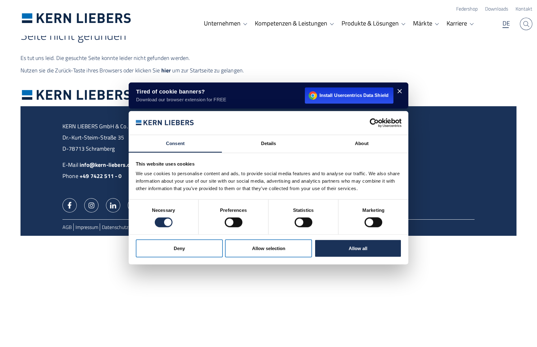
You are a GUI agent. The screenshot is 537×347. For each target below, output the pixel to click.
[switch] (233, 222)
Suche (526, 24)
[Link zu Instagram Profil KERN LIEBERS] (91, 204)
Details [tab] (268, 143)
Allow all (358, 248)
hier (166, 70)
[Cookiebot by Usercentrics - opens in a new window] (374, 122)
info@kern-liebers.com (108, 165)
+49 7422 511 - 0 (101, 176)
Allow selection (268, 248)
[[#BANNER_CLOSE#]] (399, 91)
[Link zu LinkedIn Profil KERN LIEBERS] (113, 204)
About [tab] (362, 143)
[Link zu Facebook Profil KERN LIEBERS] (69, 204)
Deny (179, 248)
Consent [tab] (175, 143)
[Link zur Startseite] (76, 18)
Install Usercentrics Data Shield (353, 95)
